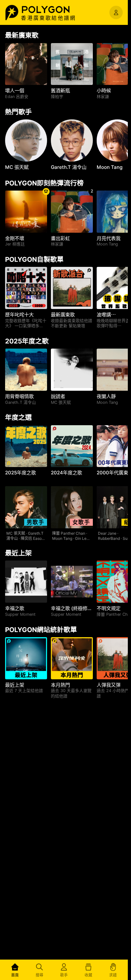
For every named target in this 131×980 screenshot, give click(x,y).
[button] (52, 9)
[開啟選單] (116, 12)
